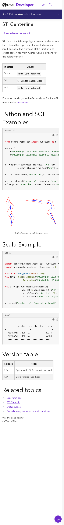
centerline (22, 102)
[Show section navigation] (57, 14)
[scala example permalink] (44, 245)
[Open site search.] (50, 5)
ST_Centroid (13, 402)
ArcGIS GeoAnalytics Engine (21, 14)
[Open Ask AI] (43, 4)
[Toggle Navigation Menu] (58, 519)
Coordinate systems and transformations (28, 411)
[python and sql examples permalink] (31, 123)
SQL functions (14, 398)
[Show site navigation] (57, 5)
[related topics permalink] (43, 391)
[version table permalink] (40, 355)
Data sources (14, 407)
